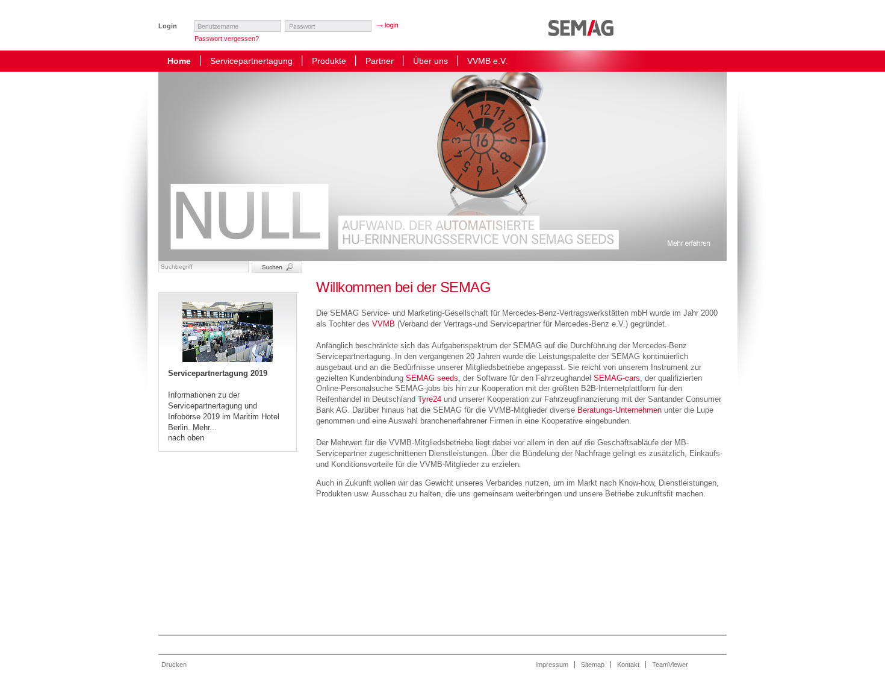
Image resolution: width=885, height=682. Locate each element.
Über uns (430, 61)
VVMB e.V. (487, 61)
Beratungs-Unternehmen (619, 410)
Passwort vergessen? (226, 38)
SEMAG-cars (617, 378)
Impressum (551, 664)
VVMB (383, 323)
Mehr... (205, 427)
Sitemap (592, 664)
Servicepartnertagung (251, 61)
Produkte (329, 61)
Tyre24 (429, 399)
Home (179, 61)
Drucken (174, 664)
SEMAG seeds (432, 378)
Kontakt (628, 664)
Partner (379, 61)
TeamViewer (670, 664)
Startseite (584, 33)
